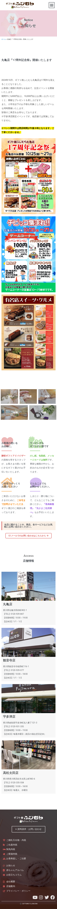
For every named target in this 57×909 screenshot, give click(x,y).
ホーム (3, 39)
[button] (52, 5)
